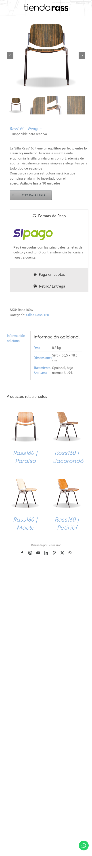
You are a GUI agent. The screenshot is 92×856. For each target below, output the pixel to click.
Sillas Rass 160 (37, 315)
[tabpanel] (49, 244)
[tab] (49, 215)
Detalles (25, 427)
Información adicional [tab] (16, 338)
